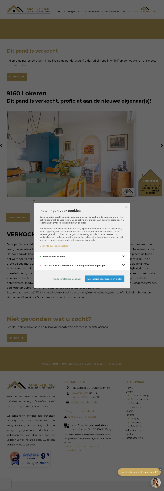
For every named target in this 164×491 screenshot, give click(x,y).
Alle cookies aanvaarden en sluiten (104, 279)
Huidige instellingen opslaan (67, 279)
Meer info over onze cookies (54, 246)
